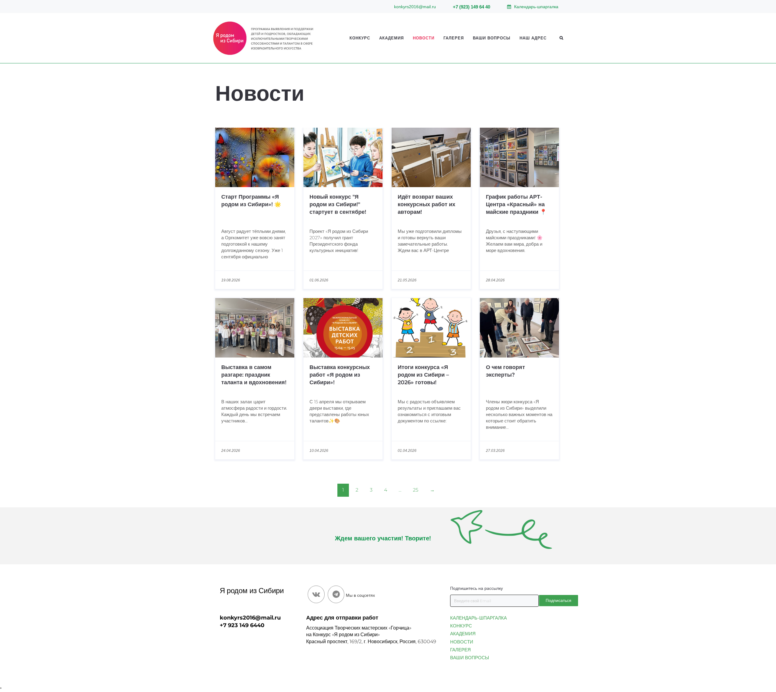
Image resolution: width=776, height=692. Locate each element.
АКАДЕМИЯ (463, 634)
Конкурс (360, 37)
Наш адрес (533, 37)
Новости (423, 37)
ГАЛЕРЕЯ (460, 650)
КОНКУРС (461, 626)
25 (415, 490)
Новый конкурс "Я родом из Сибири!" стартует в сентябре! (337, 204)
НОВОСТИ (461, 642)
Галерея (453, 37)
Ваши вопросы (491, 37)
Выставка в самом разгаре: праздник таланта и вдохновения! (253, 375)
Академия (391, 37)
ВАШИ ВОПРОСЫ (469, 657)
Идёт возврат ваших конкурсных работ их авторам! (426, 204)
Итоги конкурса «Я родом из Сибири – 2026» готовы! (423, 375)
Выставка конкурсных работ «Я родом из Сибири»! (339, 375)
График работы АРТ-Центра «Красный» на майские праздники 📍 (516, 204)
